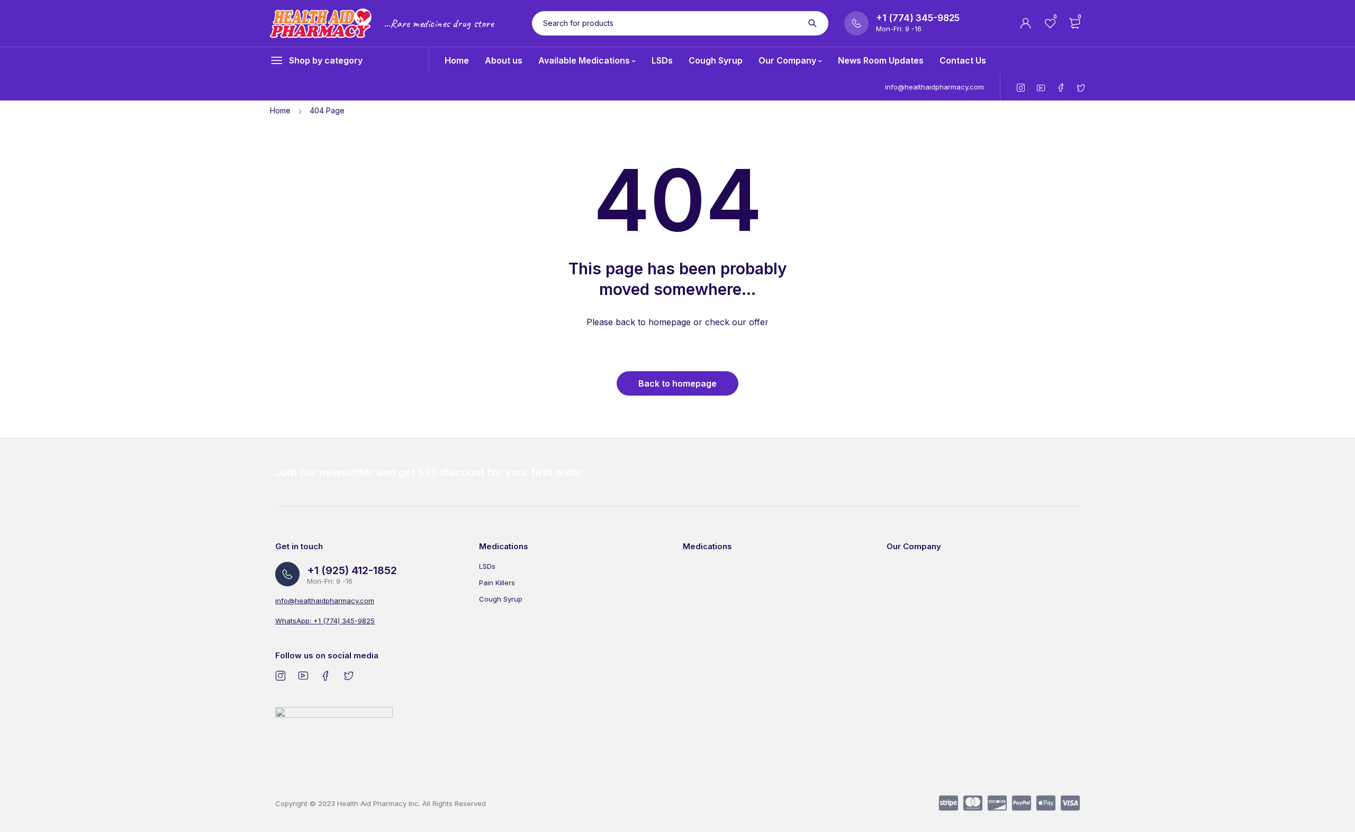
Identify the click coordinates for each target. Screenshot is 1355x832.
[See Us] (280, 675)
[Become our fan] (326, 675)
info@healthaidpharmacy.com (934, 87)
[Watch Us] (303, 675)
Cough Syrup (500, 599)
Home (280, 110)
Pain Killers (497, 582)
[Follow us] (349, 675)
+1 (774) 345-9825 (918, 18)
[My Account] (1026, 23)
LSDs (487, 566)
